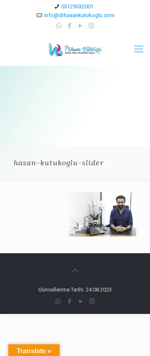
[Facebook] (69, 26)
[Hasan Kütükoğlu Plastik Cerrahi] (75, 49)
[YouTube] (80, 26)
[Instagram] (91, 26)
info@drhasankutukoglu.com (79, 15)
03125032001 (77, 6)
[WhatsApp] (59, 26)
